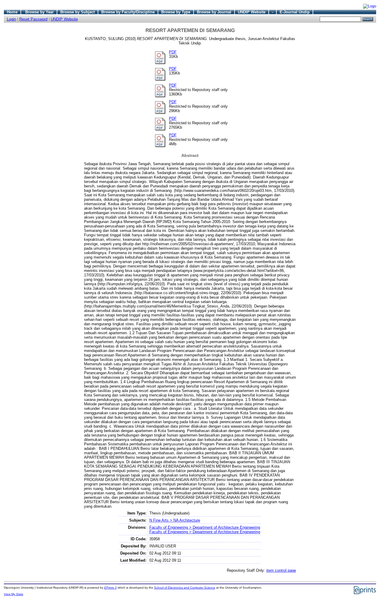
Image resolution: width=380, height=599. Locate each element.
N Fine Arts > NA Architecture (174, 520)
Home (12, 12)
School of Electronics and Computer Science (184, 587)
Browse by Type (175, 12)
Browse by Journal (214, 12)
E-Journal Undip (295, 12)
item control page (281, 570)
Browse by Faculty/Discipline (128, 12)
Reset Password (33, 19)
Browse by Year (39, 12)
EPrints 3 (110, 587)
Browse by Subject (77, 12)
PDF (173, 52)
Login (11, 19)
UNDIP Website (251, 12)
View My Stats (13, 594)
